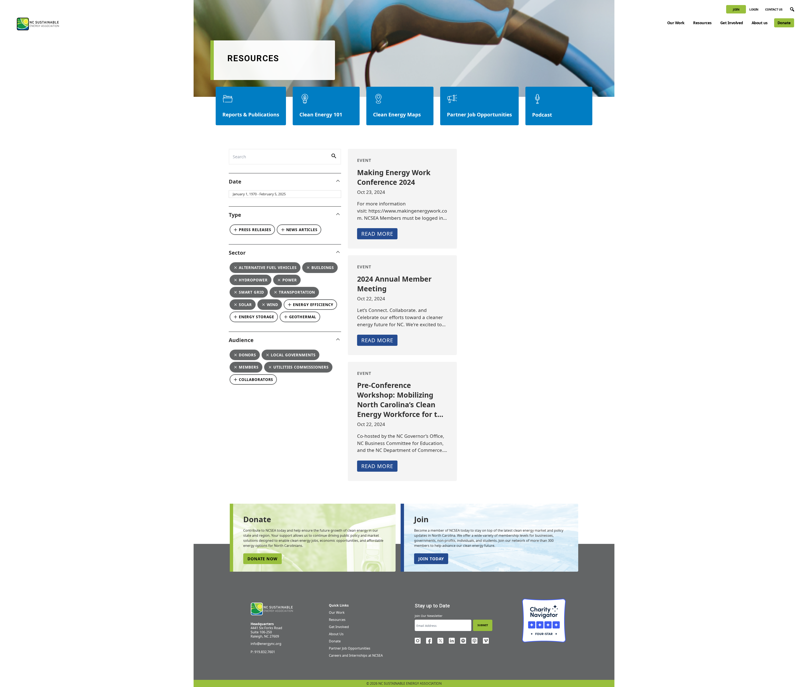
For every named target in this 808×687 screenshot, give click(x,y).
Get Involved (731, 22)
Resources (702, 22)
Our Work (675, 22)
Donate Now (262, 559)
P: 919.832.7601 (263, 652)
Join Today (431, 559)
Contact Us (774, 9)
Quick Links (339, 605)
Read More (377, 233)
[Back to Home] (38, 24)
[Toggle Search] (791, 9)
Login (753, 9)
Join (736, 9)
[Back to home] (272, 609)
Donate (784, 22)
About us (760, 22)
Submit (482, 625)
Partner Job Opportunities (349, 648)
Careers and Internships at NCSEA (356, 655)
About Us (336, 634)
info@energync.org (266, 643)
